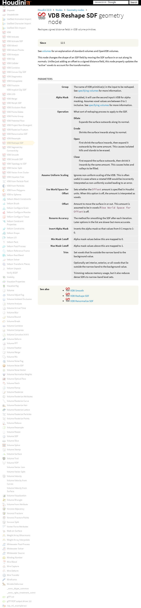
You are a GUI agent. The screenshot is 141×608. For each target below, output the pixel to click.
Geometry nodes (76, 10)
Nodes (59, 10)
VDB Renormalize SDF (81, 301)
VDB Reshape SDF (79, 295)
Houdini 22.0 (45, 10)
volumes (46, 51)
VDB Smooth (77, 290)
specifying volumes (88, 90)
